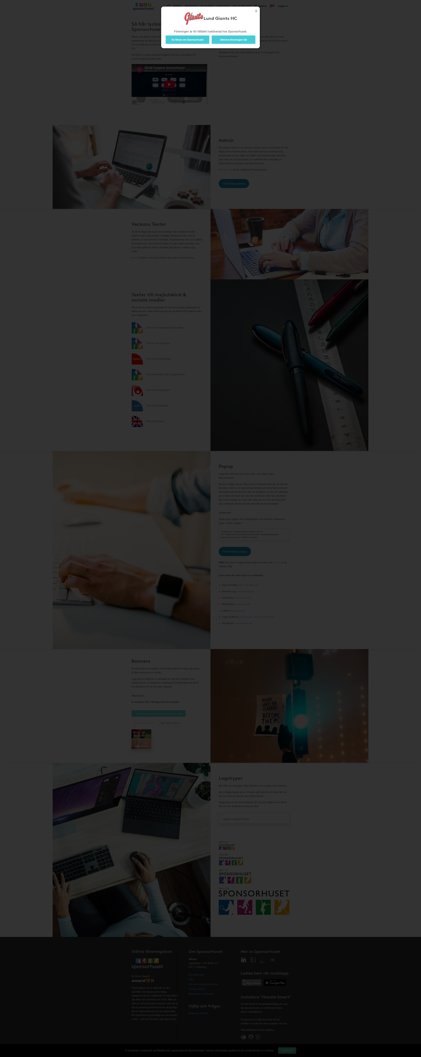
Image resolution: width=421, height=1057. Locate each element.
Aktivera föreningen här (233, 39)
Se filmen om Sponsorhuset (187, 39)
